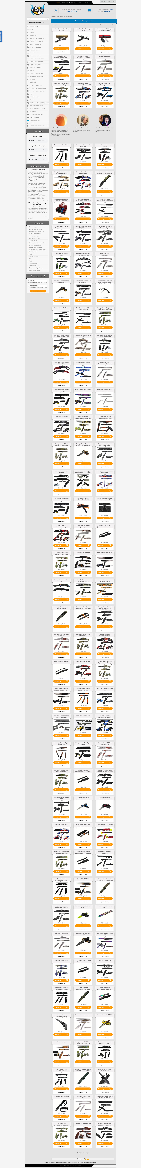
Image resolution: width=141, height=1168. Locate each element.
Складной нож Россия (83, 661)
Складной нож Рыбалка (83, 362)
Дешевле (80, 25)
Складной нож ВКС (105, 56)
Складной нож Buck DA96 (104, 1014)
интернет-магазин (50, 1162)
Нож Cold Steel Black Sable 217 (105, 689)
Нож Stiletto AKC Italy (83, 879)
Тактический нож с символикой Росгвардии (83, 199)
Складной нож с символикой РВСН (104, 634)
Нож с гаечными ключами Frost (83, 390)
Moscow (103, 1)
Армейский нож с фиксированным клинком (105, 199)
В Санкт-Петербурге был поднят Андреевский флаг (38, 203)
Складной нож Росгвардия (104, 254)
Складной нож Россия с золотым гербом (105, 580)
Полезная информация (89, 1162)
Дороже (85, 25)
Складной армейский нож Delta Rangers (61, 390)
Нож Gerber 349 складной (83, 1123)
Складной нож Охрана (61, 416)
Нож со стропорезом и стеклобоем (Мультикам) (104, 172)
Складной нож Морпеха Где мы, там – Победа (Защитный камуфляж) (105, 663)
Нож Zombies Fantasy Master (104, 145)
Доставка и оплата (75, 3)
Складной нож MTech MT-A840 (61, 798)
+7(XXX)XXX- (33, 286)
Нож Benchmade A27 (105, 960)
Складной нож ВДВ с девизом (61, 934)
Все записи (30, 218)
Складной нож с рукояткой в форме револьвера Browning (61, 1016)
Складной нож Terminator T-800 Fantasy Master (104, 335)
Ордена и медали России (37, 169)
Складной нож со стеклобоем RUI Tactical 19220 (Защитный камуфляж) (83, 990)
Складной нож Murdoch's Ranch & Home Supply (104, 1124)
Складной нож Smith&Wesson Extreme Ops (61, 880)
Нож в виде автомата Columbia (104, 852)
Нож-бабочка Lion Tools (61, 308)
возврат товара (72, 1162)
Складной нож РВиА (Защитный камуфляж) (61, 444)
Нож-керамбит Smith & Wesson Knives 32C (83, 254)
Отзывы (65, 3)
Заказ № (31, 281)
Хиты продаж (92, 25)
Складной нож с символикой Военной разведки (104, 717)
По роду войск (38, 223)
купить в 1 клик (61, 52)
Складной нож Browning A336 (83, 934)
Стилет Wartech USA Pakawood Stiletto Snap (105, 417)
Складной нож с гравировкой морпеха (83, 56)
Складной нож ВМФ (61, 960)
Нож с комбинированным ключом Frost (83, 281)
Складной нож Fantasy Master (61, 254)
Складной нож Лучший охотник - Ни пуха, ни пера (105, 770)
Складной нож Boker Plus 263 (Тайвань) (83, 227)
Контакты (86, 3)
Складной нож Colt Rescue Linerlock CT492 (105, 825)
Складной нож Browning (83, 552)
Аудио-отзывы (38, 131)
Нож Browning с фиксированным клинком (83, 770)
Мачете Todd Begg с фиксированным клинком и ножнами (105, 527)
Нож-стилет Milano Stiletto (61, 144)
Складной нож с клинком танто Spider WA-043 (61, 172)
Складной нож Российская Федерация (105, 471)
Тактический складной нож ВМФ (83, 145)
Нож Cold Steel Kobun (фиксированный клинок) (61, 689)
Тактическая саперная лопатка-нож (104, 1069)
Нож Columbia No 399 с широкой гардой (83, 308)
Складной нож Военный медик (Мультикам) (61, 770)
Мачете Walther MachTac (61, 661)
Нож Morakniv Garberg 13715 (83, 29)
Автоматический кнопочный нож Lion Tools (83, 417)
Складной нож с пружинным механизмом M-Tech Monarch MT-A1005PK (104, 799)
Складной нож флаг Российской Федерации (61, 825)
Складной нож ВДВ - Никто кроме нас (104, 84)
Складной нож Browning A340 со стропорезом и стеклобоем (83, 445)
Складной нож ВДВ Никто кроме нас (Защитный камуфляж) (83, 1043)
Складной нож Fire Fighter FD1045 (83, 743)
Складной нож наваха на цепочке (104, 390)
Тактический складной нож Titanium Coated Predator (61, 989)
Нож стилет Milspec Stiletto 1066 (105, 934)
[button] (47, 19)
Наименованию (67, 25)
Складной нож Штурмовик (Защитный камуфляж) (105, 308)
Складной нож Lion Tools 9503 (104, 906)
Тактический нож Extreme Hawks (61, 499)
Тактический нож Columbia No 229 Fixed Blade (105, 1097)
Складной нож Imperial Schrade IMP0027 (61, 607)
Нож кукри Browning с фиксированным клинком (83, 852)
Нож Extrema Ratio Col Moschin (61, 29)
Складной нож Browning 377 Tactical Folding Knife (61, 335)
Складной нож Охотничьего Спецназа (105, 363)
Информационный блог (38, 166)
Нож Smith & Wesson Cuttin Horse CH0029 (83, 580)
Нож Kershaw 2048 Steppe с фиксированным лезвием (104, 30)
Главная (58, 3)
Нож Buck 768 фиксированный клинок (61, 56)
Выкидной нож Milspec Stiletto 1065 (61, 743)
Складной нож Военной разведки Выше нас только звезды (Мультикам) (61, 854)
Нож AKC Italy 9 (61, 1042)
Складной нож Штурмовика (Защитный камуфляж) (61, 1125)
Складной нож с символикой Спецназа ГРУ (83, 84)
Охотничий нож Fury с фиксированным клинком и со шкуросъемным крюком (83, 473)
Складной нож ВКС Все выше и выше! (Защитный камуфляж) (61, 85)
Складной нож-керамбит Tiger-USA (61, 363)
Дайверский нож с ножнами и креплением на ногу (83, 799)
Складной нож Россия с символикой (83, 172)
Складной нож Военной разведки (83, 526)
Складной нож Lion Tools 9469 (61, 580)
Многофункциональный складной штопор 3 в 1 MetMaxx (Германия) (105, 282)
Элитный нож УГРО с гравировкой (104, 743)
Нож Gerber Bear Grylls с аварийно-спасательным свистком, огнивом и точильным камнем (83, 609)
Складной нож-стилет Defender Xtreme (83, 689)
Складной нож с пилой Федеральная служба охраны (61, 228)
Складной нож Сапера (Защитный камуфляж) (61, 553)
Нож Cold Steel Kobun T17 (104, 552)
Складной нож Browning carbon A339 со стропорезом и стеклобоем (61, 283)
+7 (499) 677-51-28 (110, 1)
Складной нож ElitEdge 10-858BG (83, 906)
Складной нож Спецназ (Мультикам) (83, 634)
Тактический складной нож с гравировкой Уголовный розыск (105, 445)
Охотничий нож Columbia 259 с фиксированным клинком (83, 962)
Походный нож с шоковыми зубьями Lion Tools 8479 (104, 989)
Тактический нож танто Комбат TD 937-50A (105, 1042)
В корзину (58, 48)
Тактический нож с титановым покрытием (61, 1069)
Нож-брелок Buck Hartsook (83, 715)
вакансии (80, 1162)
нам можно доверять (62, 1162)
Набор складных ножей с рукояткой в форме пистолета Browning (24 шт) (61, 201)
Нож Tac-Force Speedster (61, 1096)
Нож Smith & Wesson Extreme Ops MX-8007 (83, 499)
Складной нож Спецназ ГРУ (83, 1097)
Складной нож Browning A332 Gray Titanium (61, 716)
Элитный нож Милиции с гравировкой (61, 634)
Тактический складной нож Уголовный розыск (105, 227)
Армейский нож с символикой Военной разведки (61, 907)
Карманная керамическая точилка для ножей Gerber (105, 499)
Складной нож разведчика (83, 1014)
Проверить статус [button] (36, 291)
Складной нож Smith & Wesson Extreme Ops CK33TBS (105, 608)
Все (88, 1159)
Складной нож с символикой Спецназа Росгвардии (61, 527)
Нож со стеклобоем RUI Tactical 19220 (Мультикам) (105, 879)
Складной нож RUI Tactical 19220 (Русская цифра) (83, 1069)
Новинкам (74, 25)
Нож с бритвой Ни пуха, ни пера (83, 335)
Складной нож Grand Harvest (61, 471)
